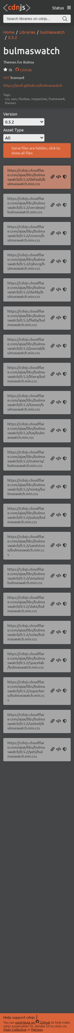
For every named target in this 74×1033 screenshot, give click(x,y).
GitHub (25, 70)
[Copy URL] (52, 177)
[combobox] (23, 122)
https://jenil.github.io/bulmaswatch (32, 85)
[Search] (64, 18)
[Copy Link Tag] (58, 177)
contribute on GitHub (32, 1022)
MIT (6, 77)
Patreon (37, 1029)
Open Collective (15, 1029)
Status (58, 7)
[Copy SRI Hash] (65, 177)
